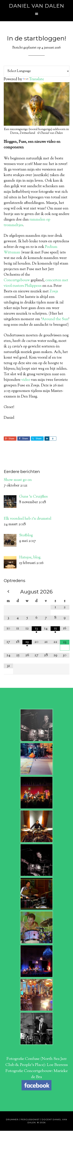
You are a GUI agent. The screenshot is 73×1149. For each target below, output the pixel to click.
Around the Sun (55, 319)
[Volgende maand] (64, 591)
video (25, 380)
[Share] (46, 438)
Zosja (54, 291)
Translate (36, 79)
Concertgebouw (17, 280)
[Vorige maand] (8, 591)
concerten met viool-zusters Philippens (36, 283)
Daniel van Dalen (36, 6)
